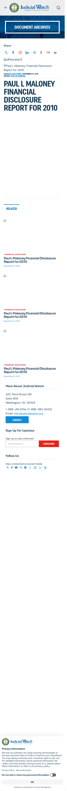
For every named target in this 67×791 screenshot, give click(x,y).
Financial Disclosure (13, 74)
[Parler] (35, 467)
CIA (16, 76)
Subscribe (49, 443)
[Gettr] (30, 467)
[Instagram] (21, 467)
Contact (17, 419)
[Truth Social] (45, 467)
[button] (5, 8)
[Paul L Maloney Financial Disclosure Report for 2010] (32, 235)
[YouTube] (16, 467)
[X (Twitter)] (8, 467)
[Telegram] (25, 467)
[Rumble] (40, 467)
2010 (13, 76)
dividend (21, 76)
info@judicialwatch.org (28, 413)
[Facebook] (12, 467)
